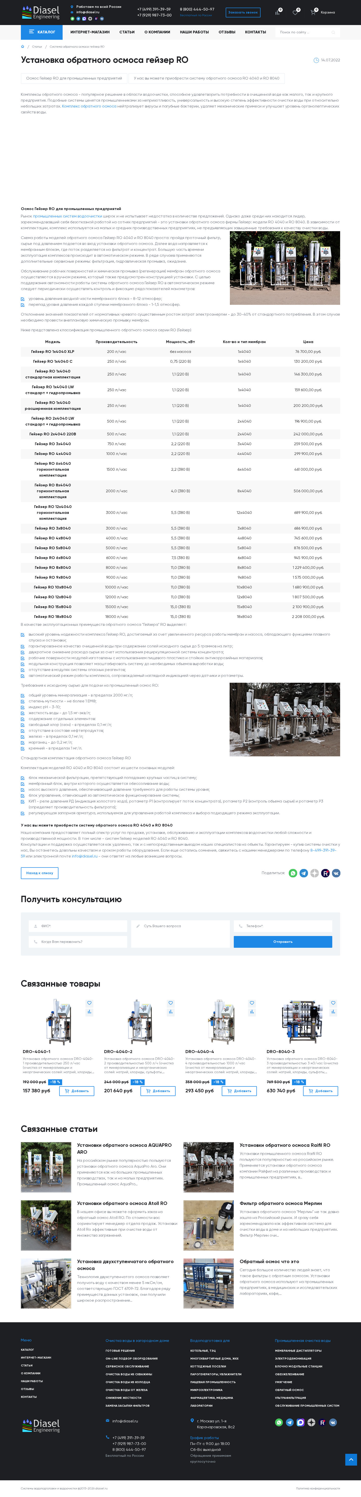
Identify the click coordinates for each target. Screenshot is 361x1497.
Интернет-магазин (36, 1357)
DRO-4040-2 (118, 1052)
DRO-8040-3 (281, 1052)
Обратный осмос (289, 1390)
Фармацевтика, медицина (211, 1398)
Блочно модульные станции (298, 1366)
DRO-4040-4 (199, 1052)
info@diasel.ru (84, 856)
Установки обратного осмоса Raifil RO (285, 1145)
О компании (157, 32)
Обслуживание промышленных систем (307, 1405)
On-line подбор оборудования (132, 1358)
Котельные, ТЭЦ (203, 1351)
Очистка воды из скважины (129, 1374)
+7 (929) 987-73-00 (154, 15)
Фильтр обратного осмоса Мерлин (281, 1203)
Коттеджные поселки (208, 1366)
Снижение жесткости (123, 1398)
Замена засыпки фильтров (128, 1405)
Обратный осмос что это (269, 1261)
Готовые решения (120, 1351)
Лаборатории (201, 1405)
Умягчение (283, 1382)
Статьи (127, 32)
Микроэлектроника (206, 1390)
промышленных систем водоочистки (67, 216)
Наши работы (194, 32)
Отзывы (227, 32)
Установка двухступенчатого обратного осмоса (125, 1265)
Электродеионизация (293, 1358)
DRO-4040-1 (36, 1052)
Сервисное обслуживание (127, 1366)
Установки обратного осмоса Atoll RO (122, 1203)
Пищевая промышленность (213, 1382)
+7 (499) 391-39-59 (154, 10)
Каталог (27, 1350)
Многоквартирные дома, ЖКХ (214, 1358)
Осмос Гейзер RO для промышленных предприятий (74, 78)
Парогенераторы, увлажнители (215, 1374)
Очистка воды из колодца (128, 1382)
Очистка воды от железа (127, 1390)
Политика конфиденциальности (318, 1488)
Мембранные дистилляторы (298, 1351)
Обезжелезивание (289, 1374)
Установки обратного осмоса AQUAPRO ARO (124, 1149)
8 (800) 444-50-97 (197, 10)
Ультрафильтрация (290, 1398)
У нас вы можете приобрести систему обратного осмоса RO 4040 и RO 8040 (206, 78)
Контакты (255, 32)
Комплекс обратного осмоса (89, 106)
